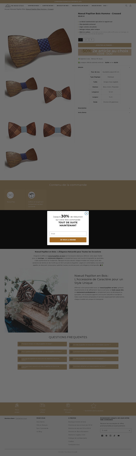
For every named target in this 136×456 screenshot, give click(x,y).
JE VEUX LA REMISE (68, 240)
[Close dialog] (86, 213)
